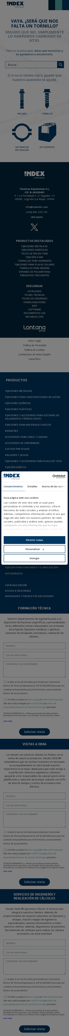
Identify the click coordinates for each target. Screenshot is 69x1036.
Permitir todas (34, 540)
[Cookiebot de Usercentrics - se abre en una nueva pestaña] (50, 476)
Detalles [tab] (32, 486)
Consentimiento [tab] (13, 486)
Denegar (35, 558)
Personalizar (32, 549)
